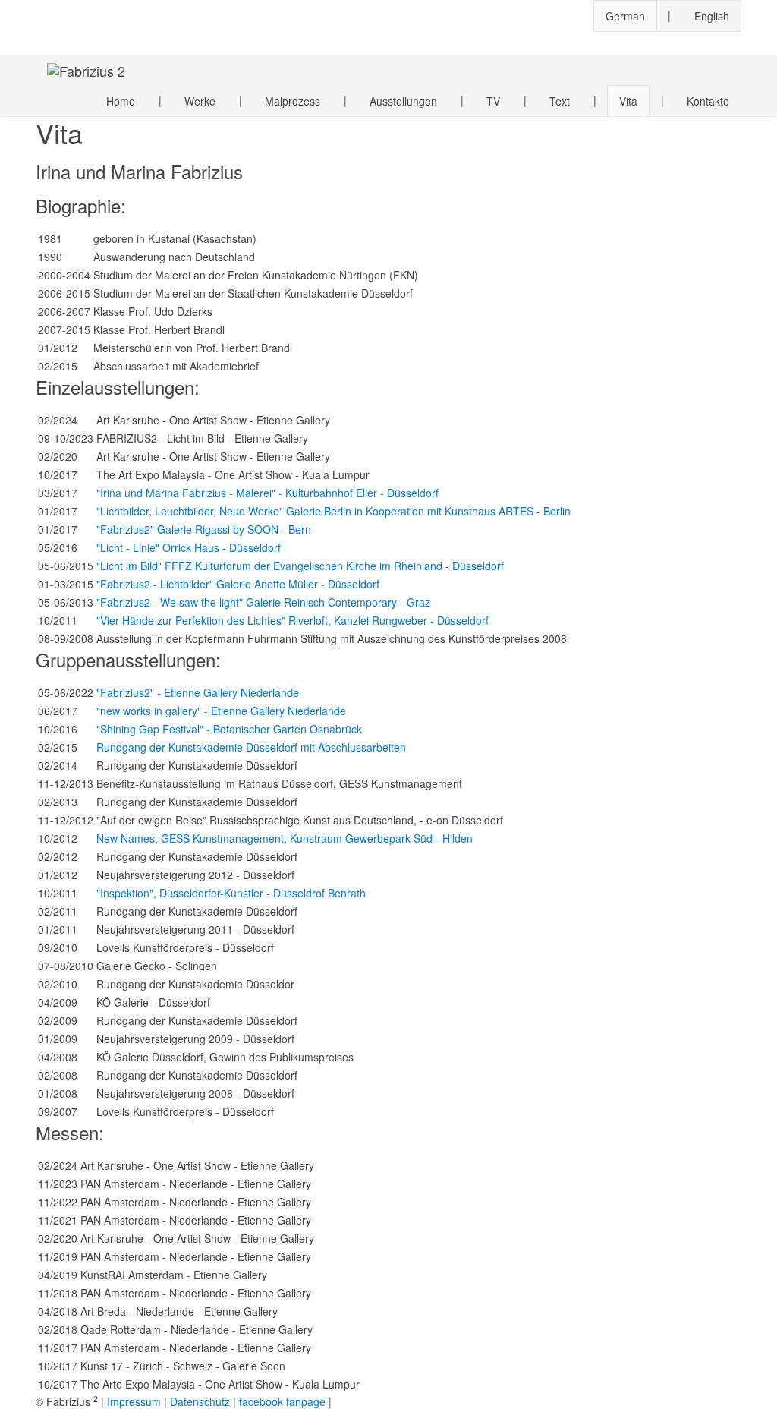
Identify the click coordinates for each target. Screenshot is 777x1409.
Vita (628, 101)
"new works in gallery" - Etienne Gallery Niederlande (221, 710)
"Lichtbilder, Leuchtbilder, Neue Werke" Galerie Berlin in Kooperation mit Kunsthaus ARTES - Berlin (333, 511)
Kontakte (708, 101)
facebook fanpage (282, 1401)
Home (120, 101)
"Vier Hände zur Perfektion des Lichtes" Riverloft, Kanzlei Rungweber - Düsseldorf (292, 620)
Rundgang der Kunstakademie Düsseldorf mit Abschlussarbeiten (251, 747)
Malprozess (292, 101)
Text (559, 101)
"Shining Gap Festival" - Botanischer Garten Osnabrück (229, 728)
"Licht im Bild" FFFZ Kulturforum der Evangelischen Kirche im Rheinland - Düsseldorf (300, 565)
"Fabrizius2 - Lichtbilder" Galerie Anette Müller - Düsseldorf (237, 583)
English (711, 16)
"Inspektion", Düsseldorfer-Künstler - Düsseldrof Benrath (231, 892)
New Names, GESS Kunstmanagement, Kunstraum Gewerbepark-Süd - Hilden (284, 838)
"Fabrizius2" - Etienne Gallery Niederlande (197, 692)
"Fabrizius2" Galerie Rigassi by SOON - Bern (203, 529)
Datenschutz (200, 1401)
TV (493, 101)
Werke (199, 101)
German (625, 16)
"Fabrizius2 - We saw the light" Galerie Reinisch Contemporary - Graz (263, 602)
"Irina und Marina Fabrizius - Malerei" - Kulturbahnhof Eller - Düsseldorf (267, 492)
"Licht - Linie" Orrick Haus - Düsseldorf (188, 547)
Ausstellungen (403, 101)
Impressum (134, 1401)
